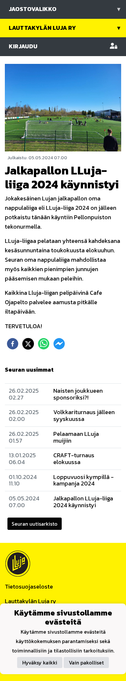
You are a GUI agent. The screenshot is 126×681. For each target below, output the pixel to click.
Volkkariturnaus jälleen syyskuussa (84, 415)
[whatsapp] (43, 344)
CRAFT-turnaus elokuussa (73, 458)
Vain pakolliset (86, 662)
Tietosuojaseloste (29, 586)
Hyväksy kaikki (39, 662)
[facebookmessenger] (59, 344)
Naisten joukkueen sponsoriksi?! (78, 394)
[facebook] (12, 344)
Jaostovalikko (64, 9)
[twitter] (28, 344)
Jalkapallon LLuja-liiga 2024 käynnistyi (83, 501)
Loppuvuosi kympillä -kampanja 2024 (83, 480)
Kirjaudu (23, 46)
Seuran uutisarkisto (35, 524)
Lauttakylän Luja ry (64, 27)
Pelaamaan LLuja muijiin (76, 437)
